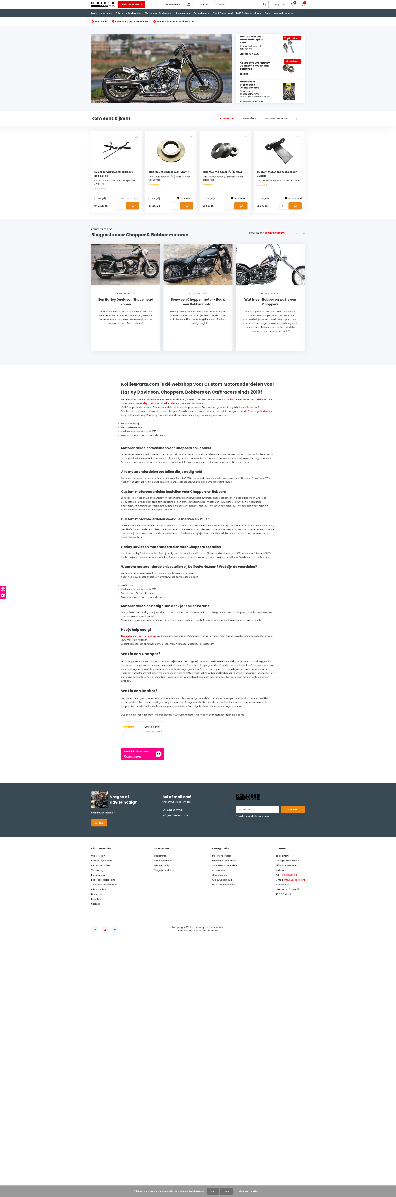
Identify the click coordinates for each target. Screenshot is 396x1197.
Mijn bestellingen (163, 860)
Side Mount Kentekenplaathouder (166, 399)
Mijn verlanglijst (162, 865)
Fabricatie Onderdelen (128, 13)
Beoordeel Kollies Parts (103, 879)
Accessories (183, 13)
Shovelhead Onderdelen (158, 13)
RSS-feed (219, 927)
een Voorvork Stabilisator (222, 399)
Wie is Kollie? (98, 855)
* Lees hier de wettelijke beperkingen (252, 816)
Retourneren (98, 875)
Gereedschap (201, 13)
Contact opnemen (101, 860)
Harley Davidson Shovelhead (156, 403)
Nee (227, 1191)
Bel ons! (99, 822)
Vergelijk (102, 198)
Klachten (96, 899)
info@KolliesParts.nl (175, 815)
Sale (267, 13)
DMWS (208, 927)
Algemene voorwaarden (104, 884)
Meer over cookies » (249, 1191)
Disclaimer (97, 894)
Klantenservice (173, 4)
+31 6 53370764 (172, 810)
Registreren (160, 855)
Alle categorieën (130, 4)
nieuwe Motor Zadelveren (252, 399)
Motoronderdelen (184, 415)
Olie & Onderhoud (223, 13)
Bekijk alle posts (275, 233)
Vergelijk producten (164, 870)
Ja (212, 1191)
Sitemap (95, 903)
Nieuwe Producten (283, 13)
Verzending (97, 870)
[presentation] (297, 119)
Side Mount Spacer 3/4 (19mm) (168, 172)
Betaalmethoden (100, 865)
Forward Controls (197, 399)
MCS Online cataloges (248, 13)
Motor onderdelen (101, 13)
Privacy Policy (98, 889)
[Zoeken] (265, 4)
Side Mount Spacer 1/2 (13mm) (222, 172)
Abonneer (292, 809)
